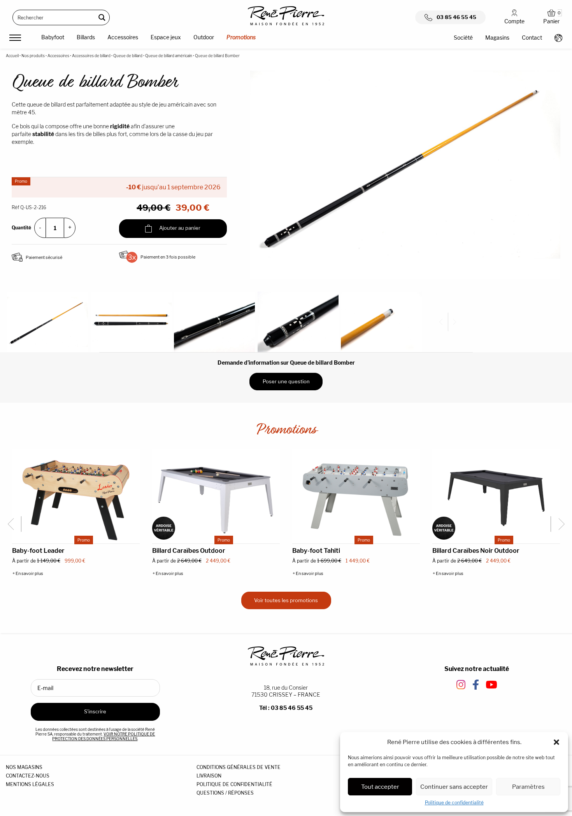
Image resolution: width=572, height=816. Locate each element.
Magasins (497, 37)
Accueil (12, 55)
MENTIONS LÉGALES (30, 784)
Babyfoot (52, 37)
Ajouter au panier (179, 228)
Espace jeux (166, 37)
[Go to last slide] (13, 524)
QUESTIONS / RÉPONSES (225, 793)
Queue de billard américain (168, 55)
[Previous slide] (444, 322)
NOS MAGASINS (24, 767)
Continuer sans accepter (454, 786)
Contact (532, 37)
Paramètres (528, 786)
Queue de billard (127, 55)
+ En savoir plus (27, 573)
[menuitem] (52, 38)
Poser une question (286, 381)
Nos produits (33, 55)
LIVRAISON (209, 776)
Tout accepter (380, 786)
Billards (86, 37)
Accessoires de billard (91, 55)
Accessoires (122, 37)
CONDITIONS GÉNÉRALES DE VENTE (239, 767)
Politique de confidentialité (454, 803)
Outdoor (203, 37)
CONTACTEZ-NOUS (27, 776)
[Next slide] (453, 322)
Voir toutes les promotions (286, 600)
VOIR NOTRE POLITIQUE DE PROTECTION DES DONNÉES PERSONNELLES (103, 736)
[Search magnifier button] (102, 17)
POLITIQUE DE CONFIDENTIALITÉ (234, 784)
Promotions (241, 37)
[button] (556, 742)
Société (463, 37)
